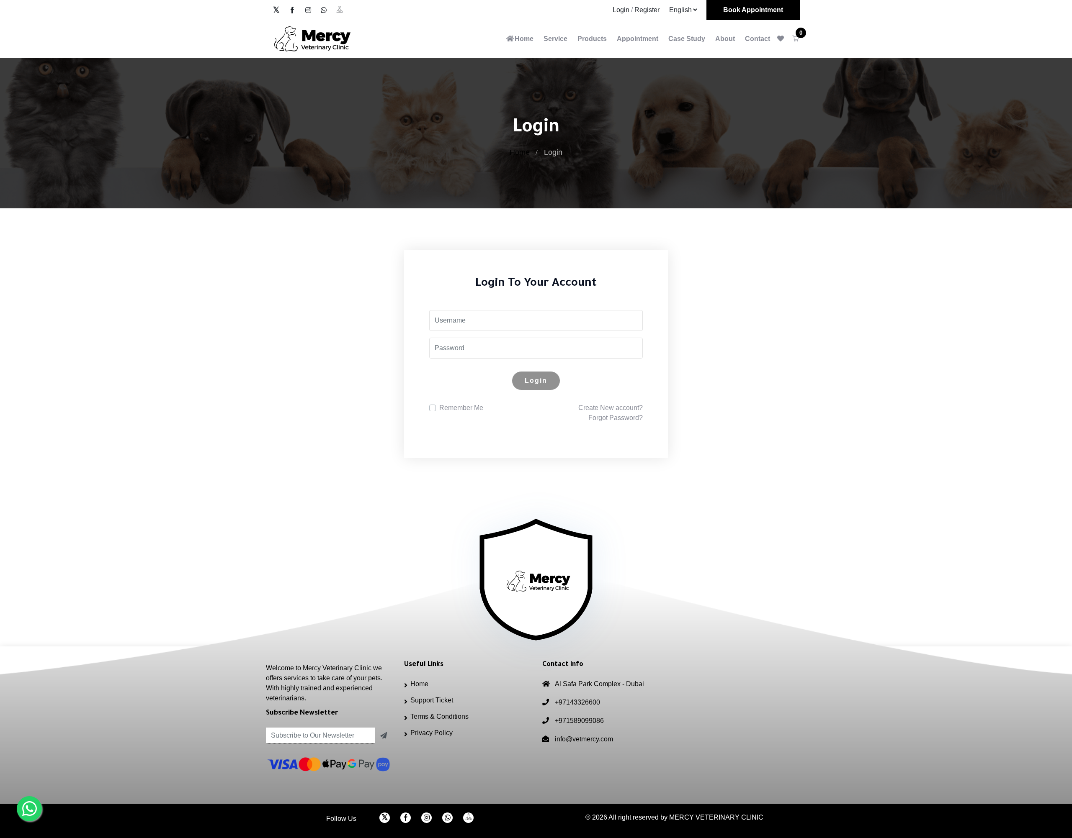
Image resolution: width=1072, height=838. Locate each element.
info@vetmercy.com (584, 739)
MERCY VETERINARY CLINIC (716, 817)
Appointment (637, 38)
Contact (757, 38)
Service (555, 38)
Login (621, 9)
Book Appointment (753, 9)
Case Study (686, 38)
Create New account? (610, 407)
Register (647, 9)
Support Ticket (431, 700)
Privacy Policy (431, 732)
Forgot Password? (615, 417)
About (725, 38)
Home (524, 38)
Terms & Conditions (439, 716)
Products (592, 38)
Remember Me (461, 407)
